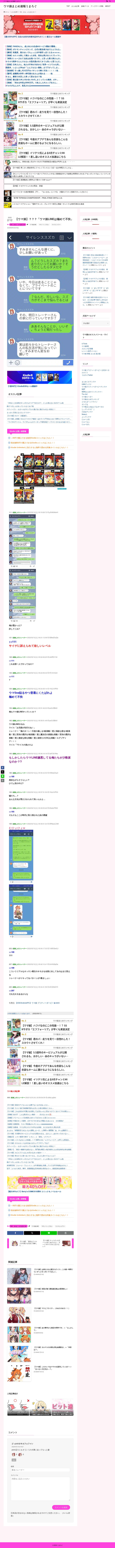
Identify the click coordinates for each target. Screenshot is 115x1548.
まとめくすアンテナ (89, 381)
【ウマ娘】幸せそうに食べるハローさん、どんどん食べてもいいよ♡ (31, 1156)
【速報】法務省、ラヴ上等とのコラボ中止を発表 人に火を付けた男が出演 (33, 1127)
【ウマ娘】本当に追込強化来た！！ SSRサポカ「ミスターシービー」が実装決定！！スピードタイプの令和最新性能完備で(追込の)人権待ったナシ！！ (95, 260)
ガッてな (85, 404)
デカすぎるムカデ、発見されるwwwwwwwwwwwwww (28, 86)
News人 (84, 414)
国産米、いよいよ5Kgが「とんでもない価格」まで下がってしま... (32, 67)
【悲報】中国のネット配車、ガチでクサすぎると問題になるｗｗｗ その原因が (35, 1121)
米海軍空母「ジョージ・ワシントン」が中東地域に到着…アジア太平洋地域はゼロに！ (37, 1165)
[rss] (107, 1)
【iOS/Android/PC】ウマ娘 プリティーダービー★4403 (37, 1003)
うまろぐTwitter (87, 375)
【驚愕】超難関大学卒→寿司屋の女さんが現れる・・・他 (29, 73)
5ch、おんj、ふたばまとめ (17, 224)
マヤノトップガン (44, 224)
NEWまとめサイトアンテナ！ (92, 392)
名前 (12, 1466)
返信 (14, 1460)
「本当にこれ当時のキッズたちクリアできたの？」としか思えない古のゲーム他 (35, 403)
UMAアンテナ (87, 384)
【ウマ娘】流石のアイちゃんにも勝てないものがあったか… (28, 1105)
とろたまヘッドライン (89, 402)
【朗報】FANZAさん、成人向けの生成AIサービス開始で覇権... (31, 46)
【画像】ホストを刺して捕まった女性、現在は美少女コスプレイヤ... (33, 55)
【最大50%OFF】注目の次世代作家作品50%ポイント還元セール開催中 (32, 36)
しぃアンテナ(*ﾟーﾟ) (88, 409)
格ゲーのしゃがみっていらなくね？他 (20, 406)
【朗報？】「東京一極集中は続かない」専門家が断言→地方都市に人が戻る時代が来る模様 (39, 1149)
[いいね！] (13, 1454)
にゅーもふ (86, 422)
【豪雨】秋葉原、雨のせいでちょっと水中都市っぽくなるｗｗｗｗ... (33, 52)
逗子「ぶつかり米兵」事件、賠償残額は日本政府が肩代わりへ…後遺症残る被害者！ (37, 1168)
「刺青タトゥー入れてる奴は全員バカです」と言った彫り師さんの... (33, 58)
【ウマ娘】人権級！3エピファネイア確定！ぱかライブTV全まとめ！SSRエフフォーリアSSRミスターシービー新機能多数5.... (38, 419)
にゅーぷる (86, 419)
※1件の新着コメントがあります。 (19, 1013)
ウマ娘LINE (33, 224)
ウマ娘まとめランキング (90, 399)
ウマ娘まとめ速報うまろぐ (20, 6)
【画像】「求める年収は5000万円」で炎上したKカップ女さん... (31, 82)
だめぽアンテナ (87, 412)
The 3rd (84, 394)
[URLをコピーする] (65, 1233)
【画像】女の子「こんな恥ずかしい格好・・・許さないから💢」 (30, 1114)
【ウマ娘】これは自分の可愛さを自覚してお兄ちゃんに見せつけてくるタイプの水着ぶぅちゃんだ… (39, 1111)
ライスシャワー (56, 224)
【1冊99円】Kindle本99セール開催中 (22, 386)
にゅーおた (86, 424)
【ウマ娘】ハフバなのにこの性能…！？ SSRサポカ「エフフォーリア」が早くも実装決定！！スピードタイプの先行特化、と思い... (38, 1140)
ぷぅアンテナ (86, 417)
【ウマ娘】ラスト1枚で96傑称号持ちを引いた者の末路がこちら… (30, 1108)
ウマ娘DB (85, 346)
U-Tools (84, 343)
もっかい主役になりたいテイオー (18, 412)
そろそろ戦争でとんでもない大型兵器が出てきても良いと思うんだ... (33, 61)
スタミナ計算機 (87, 348)
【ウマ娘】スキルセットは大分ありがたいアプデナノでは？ (28, 1143)
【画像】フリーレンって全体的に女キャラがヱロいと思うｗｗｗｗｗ (31, 1117)
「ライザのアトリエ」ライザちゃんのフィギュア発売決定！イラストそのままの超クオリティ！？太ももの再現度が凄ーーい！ (39, 422)
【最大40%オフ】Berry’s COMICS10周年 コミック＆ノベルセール (34, 1191)
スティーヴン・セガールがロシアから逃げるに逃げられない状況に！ (31, 409)
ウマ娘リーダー (87, 397)
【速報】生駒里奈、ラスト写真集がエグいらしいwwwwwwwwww (30, 1124)
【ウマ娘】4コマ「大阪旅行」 (17, 416)
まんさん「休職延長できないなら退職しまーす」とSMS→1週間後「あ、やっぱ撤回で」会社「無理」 (39, 1130)
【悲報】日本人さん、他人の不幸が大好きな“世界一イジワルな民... (33, 64)
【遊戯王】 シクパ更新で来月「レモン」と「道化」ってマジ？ (29, 1137)
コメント (14, 1475)
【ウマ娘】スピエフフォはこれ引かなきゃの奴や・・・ (26, 1152)
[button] (15, 1233)
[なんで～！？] (20, 1454)
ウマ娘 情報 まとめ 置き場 (91, 354)
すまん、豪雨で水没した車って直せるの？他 (24, 76)
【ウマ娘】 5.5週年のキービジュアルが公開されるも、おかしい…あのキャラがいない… (38, 1133)
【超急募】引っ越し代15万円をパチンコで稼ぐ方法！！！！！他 (32, 70)
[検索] (109, 1)
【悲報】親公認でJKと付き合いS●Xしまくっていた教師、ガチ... (32, 79)
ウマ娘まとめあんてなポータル (93, 407)
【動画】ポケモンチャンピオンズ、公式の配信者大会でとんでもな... (33, 49)
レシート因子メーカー (89, 351)
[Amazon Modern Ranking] (62, 488)
